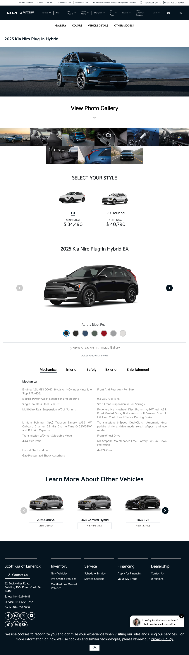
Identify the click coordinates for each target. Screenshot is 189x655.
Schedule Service (95, 573)
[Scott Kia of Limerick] (21, 13)
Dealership (160, 566)
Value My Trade (127, 578)
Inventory (59, 566)
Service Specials (94, 578)
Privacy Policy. (162, 639)
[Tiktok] (8, 624)
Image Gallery (110, 347)
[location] (93, 3)
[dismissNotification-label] (181, 616)
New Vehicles (59, 573)
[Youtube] (31, 616)
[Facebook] (8, 616)
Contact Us (19, 575)
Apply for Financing (130, 573)
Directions (157, 578)
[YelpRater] (16, 624)
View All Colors (83, 348)
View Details (46, 525)
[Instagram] (16, 616)
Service (90, 566)
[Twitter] (24, 616)
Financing (126, 566)
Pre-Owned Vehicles (63, 578)
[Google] (24, 624)
